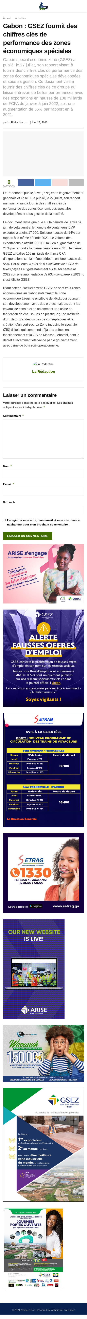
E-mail (8, 484)
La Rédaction (15, 122)
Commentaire (13, 416)
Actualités (20, 18)
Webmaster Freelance (63, 1310)
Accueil (7, 18)
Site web (9, 502)
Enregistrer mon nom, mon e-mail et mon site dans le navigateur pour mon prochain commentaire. (43, 522)
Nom (7, 466)
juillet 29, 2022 (38, 122)
